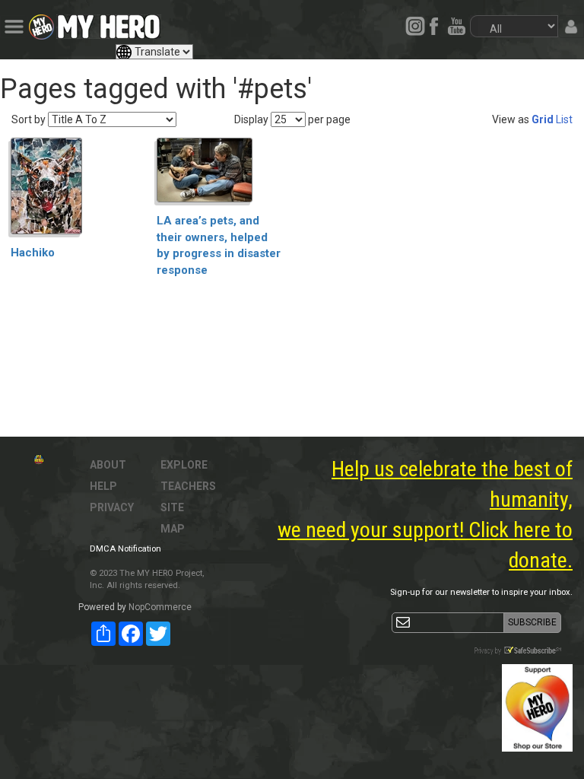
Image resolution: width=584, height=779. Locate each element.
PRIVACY (112, 507)
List (564, 119)
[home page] (108, 23)
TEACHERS (188, 486)
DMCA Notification (125, 549)
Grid (543, 119)
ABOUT (108, 465)
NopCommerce (160, 607)
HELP (103, 486)
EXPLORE (184, 465)
